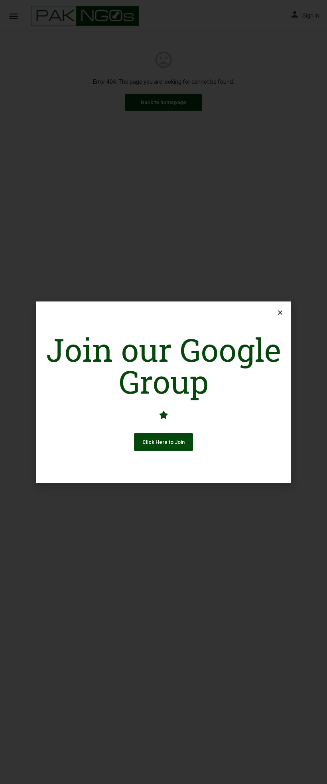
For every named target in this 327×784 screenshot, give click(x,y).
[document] (163, 392)
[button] (163, 442)
